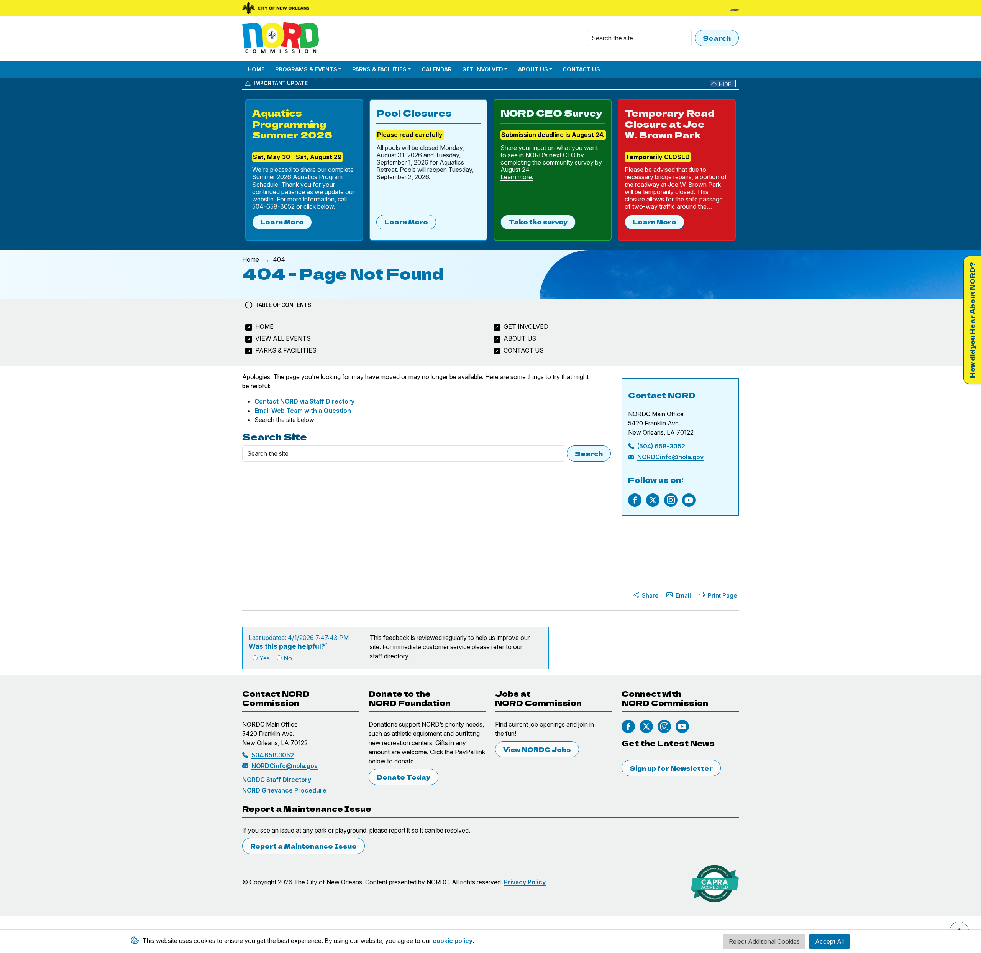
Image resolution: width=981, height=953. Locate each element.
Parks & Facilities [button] (379, 69)
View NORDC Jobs (537, 749)
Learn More (282, 221)
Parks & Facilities (286, 350)
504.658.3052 (272, 755)
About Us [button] (533, 69)
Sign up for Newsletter (671, 768)
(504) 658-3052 (661, 446)
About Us (520, 338)
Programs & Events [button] (306, 69)
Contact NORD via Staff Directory (304, 401)
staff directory (389, 656)
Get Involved (526, 326)
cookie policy (452, 941)
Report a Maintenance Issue (303, 846)
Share (650, 595)
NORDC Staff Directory (276, 779)
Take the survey (538, 221)
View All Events (283, 338)
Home (256, 69)
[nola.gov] (275, 8)
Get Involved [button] (482, 69)
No (288, 658)
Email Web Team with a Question (302, 410)
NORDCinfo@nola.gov (670, 457)
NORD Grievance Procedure (284, 790)
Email (683, 595)
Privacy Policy (525, 882)
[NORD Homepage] (282, 38)
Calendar (437, 69)
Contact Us (581, 69)
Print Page (722, 595)
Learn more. (516, 177)
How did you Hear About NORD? (972, 320)
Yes (264, 658)
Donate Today (403, 777)
